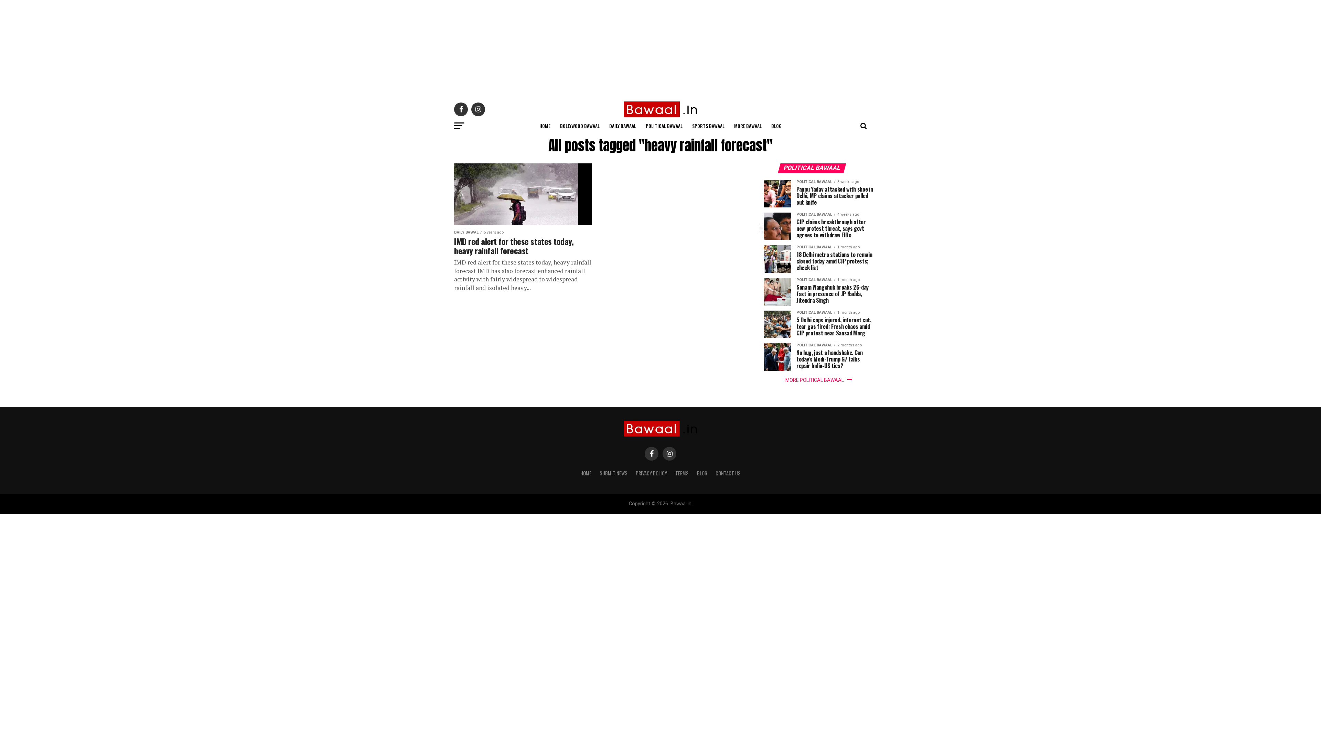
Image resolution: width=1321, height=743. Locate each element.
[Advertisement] (206, 48)
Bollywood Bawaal (580, 125)
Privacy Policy (651, 473)
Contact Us (728, 473)
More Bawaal (748, 125)
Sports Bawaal (708, 125)
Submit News (613, 473)
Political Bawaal (664, 125)
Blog (776, 125)
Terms (682, 473)
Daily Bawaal (622, 125)
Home (544, 125)
